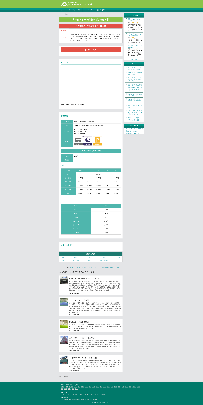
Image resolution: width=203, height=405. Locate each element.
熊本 (76, 389)
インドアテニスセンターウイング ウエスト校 (84, 278)
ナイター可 (77, 267)
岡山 (62, 389)
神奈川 (76, 257)
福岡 (73, 389)
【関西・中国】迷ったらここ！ (134, 133)
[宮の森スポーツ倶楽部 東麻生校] (64, 324)
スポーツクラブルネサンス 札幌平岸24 (82, 338)
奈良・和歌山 (104, 260)
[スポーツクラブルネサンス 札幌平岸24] (64, 340)
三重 (138, 387)
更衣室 (104, 267)
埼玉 (104, 257)
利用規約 (83, 399)
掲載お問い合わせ (92, 399)
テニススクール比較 (74, 10)
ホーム (63, 10)
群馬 (90, 387)
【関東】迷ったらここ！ (132, 131)
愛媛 (69, 389)
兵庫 (89, 260)
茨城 (82, 387)
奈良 (130, 387)
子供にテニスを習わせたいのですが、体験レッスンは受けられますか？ (135, 119)
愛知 (118, 257)
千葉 (89, 257)
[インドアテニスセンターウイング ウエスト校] (64, 280)
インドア (83, 267)
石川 (112, 387)
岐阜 (97, 387)
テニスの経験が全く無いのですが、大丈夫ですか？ (135, 100)
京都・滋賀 (76, 260)
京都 (115, 387)
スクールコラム (88, 10)
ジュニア (89, 267)
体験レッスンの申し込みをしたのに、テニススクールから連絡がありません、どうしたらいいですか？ (135, 87)
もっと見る (134, 59)
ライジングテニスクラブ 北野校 (79, 300)
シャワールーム (96, 267)
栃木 (86, 387)
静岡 (101, 387)
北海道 (62, 387)
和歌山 (134, 387)
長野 (108, 387)
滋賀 (119, 387)
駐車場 (111, 267)
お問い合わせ (64, 399)
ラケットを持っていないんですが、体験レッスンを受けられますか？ (135, 112)
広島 (65, 389)
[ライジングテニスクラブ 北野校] (64, 302)
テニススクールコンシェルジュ (103, 402)
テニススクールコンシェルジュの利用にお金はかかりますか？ (135, 79)
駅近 (107, 267)
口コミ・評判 (101, 10)
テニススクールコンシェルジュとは (76, 394)
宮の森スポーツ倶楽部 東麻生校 (79, 322)
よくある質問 (101, 394)
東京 (63, 257)
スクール (70, 267)
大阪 (63, 260)
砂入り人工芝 (118, 267)
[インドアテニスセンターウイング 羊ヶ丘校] (64, 360)
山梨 (104, 387)
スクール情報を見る (74, 293)
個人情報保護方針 (74, 399)
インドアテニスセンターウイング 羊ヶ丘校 (83, 358)
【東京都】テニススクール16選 (134, 128)
